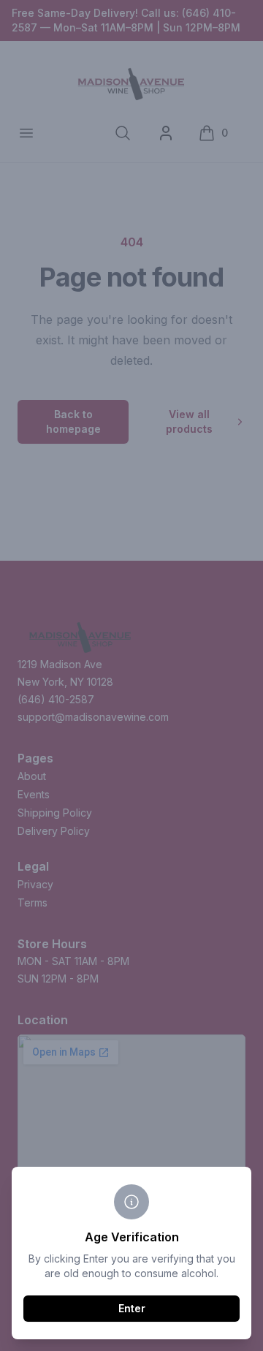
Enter (131, 1308)
